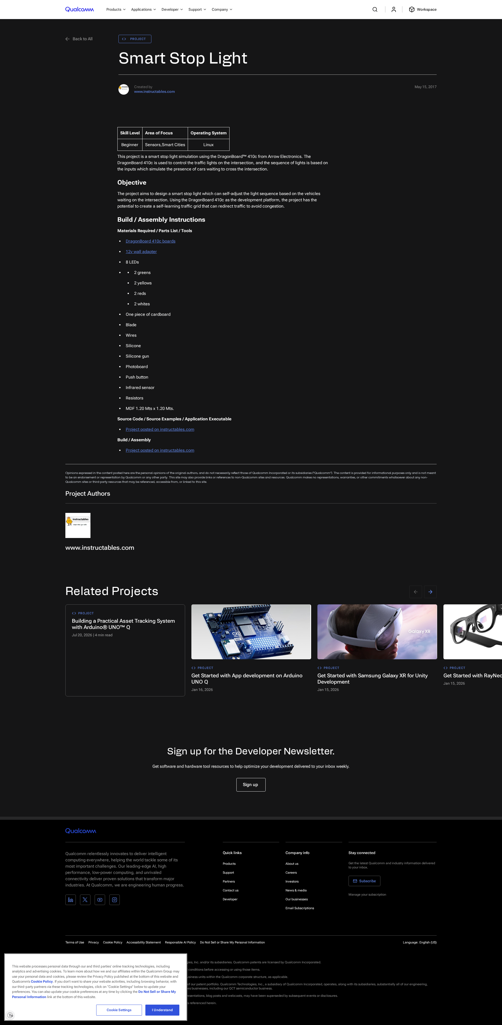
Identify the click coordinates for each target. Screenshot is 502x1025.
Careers (291, 872)
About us (292, 864)
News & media (296, 890)
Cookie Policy (112, 942)
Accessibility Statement (144, 942)
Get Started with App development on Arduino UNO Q (247, 678)
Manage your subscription (367, 894)
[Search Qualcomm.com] (376, 9)
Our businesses (297, 899)
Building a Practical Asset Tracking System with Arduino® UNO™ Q (123, 624)
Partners (229, 881)
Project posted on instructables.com (160, 429)
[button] (232, 942)
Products (229, 864)
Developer (230, 899)
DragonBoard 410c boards (150, 241)
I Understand (162, 1010)
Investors (292, 881)
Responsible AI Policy (180, 942)
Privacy (93, 942)
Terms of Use (74, 942)
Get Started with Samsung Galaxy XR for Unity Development (372, 678)
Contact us (230, 890)
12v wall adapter (141, 251)
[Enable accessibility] (10, 1015)
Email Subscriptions (300, 908)
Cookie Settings (119, 1010)
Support (228, 872)
